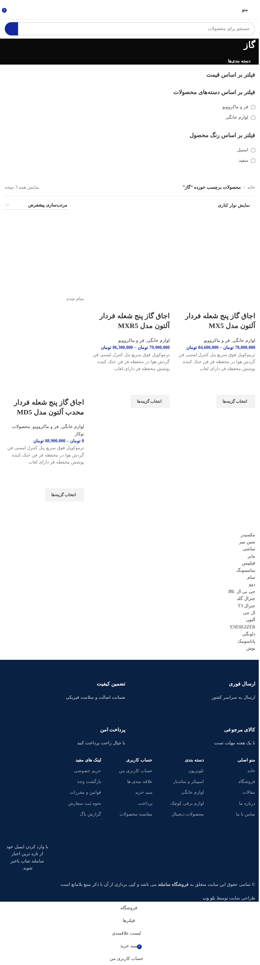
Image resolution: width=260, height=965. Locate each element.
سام (251, 577)
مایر (251, 556)
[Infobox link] (195, 683)
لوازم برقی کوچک (187, 803)
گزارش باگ (90, 814)
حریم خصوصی (87, 770)
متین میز (247, 541)
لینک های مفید (88, 760)
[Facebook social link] (43, 815)
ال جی (249, 612)
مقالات (249, 792)
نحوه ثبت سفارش (84, 803)
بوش (250, 648)
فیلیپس (248, 563)
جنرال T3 (246, 605)
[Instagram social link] (11, 815)
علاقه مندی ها (140, 781)
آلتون (250, 619)
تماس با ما (245, 814)
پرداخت (145, 803)
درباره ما (247, 803)
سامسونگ (245, 570)
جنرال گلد (246, 598)
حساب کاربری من (136, 770)
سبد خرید (144, 792)
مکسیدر (248, 535)
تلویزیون (196, 770)
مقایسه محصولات (136, 814)
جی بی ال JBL (241, 591)
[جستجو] (11, 28)
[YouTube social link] (35, 830)
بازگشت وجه (89, 781)
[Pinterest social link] (19, 830)
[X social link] (27, 815)
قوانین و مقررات (85, 792)
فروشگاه (246, 781)
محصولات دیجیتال (188, 814)
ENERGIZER (242, 627)
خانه (251, 770)
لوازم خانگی (192, 792)
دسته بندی (194, 760)
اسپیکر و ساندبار (188, 781)
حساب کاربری (139, 760)
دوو (252, 584)
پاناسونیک (246, 641)
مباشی (249, 548)
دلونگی (248, 634)
